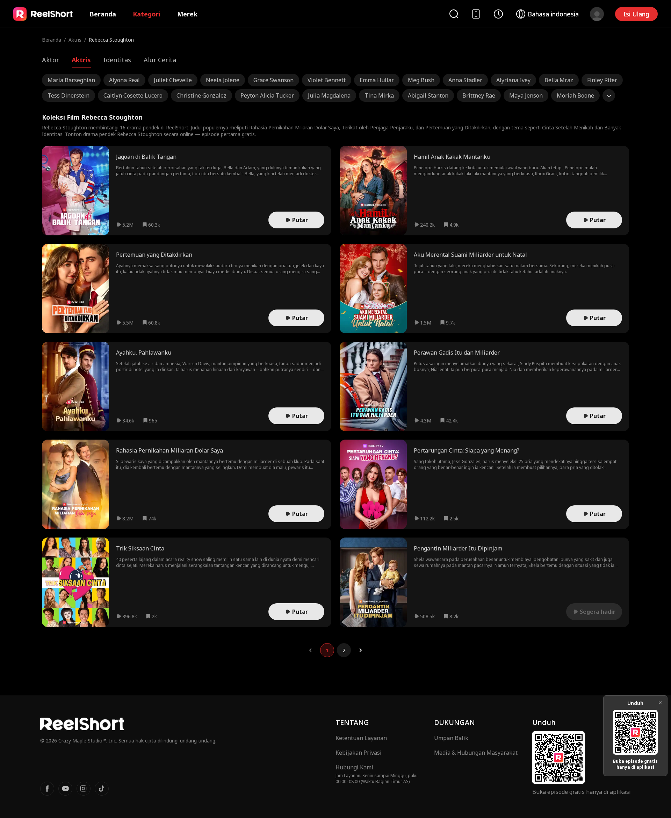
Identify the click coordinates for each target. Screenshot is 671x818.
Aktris (74, 39)
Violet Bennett (327, 80)
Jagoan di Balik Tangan (146, 157)
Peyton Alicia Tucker (267, 95)
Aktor (50, 60)
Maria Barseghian (71, 80)
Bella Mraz (558, 80)
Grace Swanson (273, 80)
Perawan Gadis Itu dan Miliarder (457, 352)
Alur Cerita (160, 60)
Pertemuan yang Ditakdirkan (457, 127)
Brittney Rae (478, 95)
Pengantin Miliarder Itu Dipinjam (458, 548)
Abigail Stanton (428, 95)
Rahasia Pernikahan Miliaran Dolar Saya (294, 127)
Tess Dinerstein (68, 95)
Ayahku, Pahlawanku (143, 352)
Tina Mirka (379, 95)
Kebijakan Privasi (359, 752)
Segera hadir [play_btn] (597, 612)
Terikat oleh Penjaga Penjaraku (377, 127)
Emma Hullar (377, 80)
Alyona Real (124, 80)
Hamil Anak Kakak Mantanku (452, 157)
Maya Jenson (526, 95)
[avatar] (597, 14)
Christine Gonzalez (201, 95)
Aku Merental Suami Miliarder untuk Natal (470, 254)
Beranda (102, 14)
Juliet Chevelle (173, 80)
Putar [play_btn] (300, 220)
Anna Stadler (465, 80)
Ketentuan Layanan (361, 738)
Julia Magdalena (329, 95)
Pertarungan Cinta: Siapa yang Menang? (466, 450)
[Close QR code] (660, 702)
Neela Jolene (222, 80)
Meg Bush (421, 80)
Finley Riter (602, 80)
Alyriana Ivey (513, 80)
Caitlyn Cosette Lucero (133, 95)
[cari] (453, 14)
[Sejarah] (498, 14)
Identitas (117, 60)
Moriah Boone (575, 95)
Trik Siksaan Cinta (140, 548)
